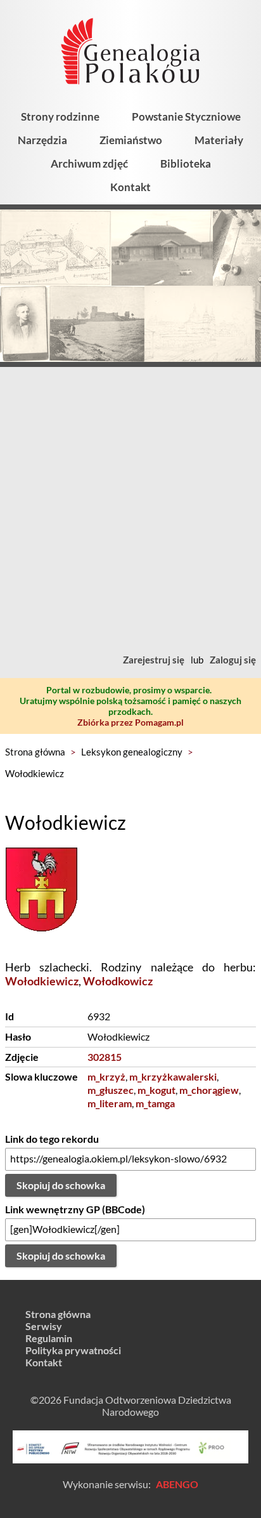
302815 (104, 1057)
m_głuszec (110, 1090)
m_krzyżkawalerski (173, 1076)
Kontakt (130, 187)
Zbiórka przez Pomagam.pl (130, 722)
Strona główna (35, 751)
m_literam (109, 1103)
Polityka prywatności (73, 1350)
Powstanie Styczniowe (186, 116)
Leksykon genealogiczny (131, 751)
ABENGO (177, 1484)
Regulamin (48, 1338)
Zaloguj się (233, 659)
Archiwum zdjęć (89, 163)
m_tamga (155, 1103)
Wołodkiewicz (34, 773)
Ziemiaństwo (130, 140)
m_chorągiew (209, 1090)
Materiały (218, 140)
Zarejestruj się (153, 659)
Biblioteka (185, 163)
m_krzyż (106, 1076)
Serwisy (43, 1326)
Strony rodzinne (60, 116)
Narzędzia (42, 140)
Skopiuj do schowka (60, 1185)
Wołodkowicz (118, 981)
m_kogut (156, 1090)
